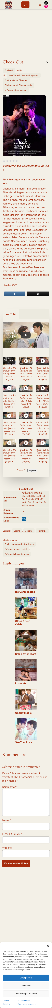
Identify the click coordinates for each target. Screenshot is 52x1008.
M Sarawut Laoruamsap (16, 90)
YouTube (10, 314)
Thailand (9, 70)
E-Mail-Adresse (12, 834)
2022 (18, 70)
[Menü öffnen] (40, 4)
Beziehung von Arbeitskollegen (19, 544)
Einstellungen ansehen (26, 993)
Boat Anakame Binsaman (16, 80)
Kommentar (10, 787)
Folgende (32, 470)
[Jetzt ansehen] (46, 62)
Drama (17, 531)
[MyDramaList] (24, 519)
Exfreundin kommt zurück (17, 554)
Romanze (42, 531)
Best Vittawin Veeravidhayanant (24, 75)
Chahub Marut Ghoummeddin (18, 85)
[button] (47, 945)
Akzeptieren (26, 977)
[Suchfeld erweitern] (25, 4)
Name (6, 820)
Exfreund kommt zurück (16, 549)
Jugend (28, 531)
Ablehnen (26, 985)
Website (7, 847)
